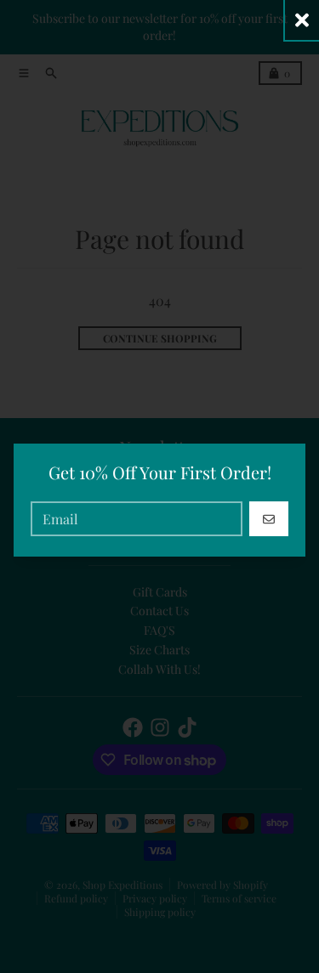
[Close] (302, 20)
